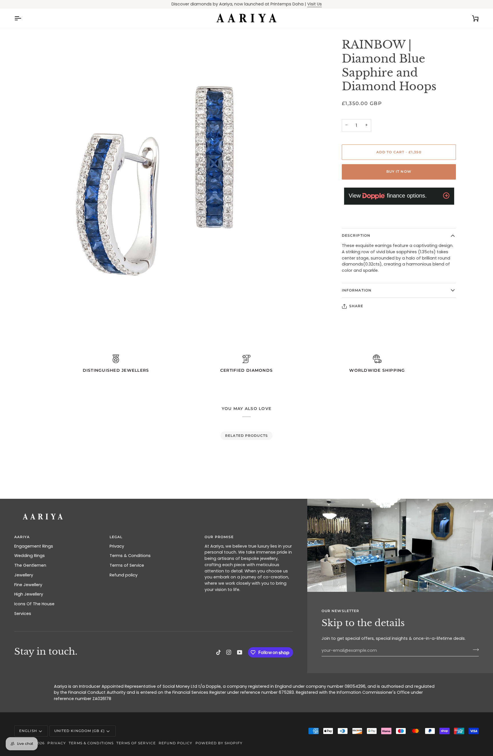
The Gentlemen (30, 565)
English (28, 731)
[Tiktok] (218, 652)
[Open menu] (22, 18)
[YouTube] (239, 652)
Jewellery (23, 575)
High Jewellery (28, 594)
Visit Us (314, 4)
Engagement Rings (33, 546)
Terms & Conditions (130, 555)
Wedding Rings (29, 555)
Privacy (117, 546)
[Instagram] (228, 652)
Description (356, 235)
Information (356, 290)
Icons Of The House (34, 604)
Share (356, 306)
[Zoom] (25, 309)
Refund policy (124, 575)
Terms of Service (127, 565)
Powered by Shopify (219, 743)
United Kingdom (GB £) (79, 731)
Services (22, 613)
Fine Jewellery (28, 585)
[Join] (474, 649)
